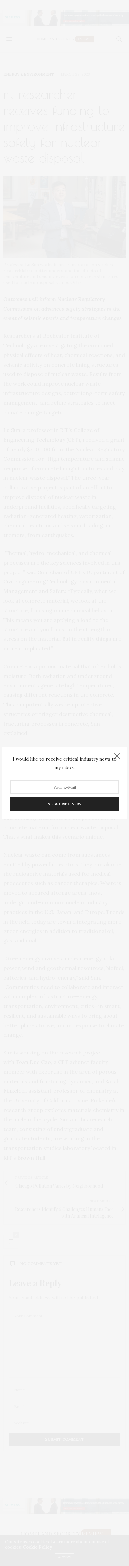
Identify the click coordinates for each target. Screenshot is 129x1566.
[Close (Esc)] (117, 756)
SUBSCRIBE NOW (65, 804)
